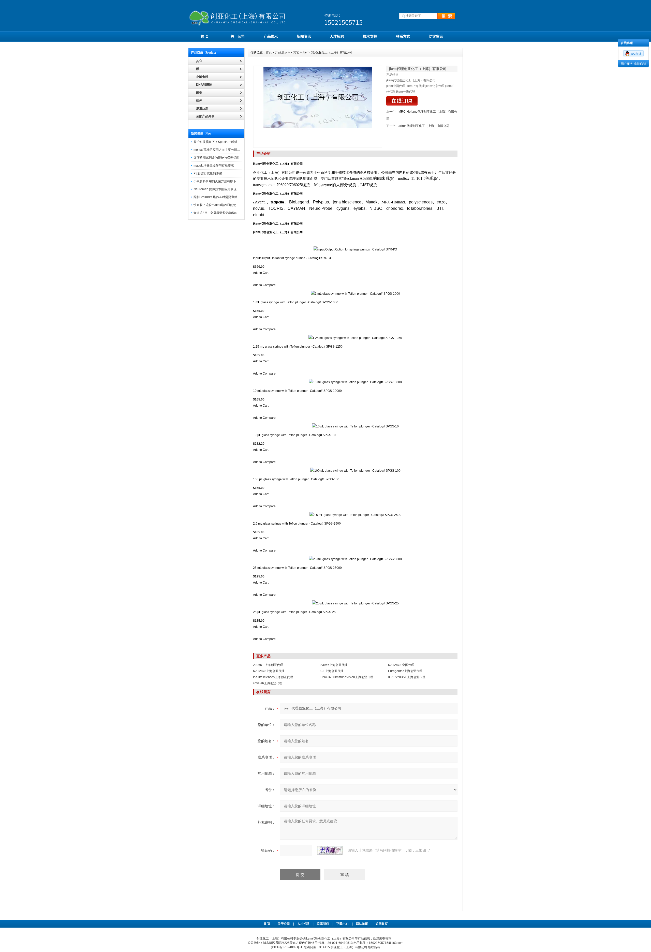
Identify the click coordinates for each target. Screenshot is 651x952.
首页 (269, 52)
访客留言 (436, 36)
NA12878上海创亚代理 (269, 671)
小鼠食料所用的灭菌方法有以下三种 (218, 181)
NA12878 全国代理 (401, 665)
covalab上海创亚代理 (267, 683)
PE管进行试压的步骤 (208, 173)
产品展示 (271, 36)
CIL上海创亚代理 (332, 671)
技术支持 (370, 36)
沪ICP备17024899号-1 (286, 947)
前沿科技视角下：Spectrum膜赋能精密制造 (223, 142)
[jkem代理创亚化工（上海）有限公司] (317, 107)
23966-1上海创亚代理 (268, 665)
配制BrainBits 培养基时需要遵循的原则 (220, 197)
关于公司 (238, 36)
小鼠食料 (202, 77)
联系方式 (403, 36)
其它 (296, 52)
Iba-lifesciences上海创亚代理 (273, 677)
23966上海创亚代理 (334, 665)
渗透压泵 (202, 108)
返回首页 (382, 924)
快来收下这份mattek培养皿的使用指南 (219, 205)
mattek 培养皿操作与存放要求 (214, 165)
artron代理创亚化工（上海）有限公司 (423, 126)
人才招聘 (337, 36)
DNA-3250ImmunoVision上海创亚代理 (346, 677)
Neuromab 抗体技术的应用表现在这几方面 (223, 189)
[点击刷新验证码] (330, 850)
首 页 (205, 36)
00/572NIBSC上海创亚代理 (406, 677)
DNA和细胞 (204, 84)
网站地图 (362, 924)
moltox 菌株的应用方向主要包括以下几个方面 (224, 150)
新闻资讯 (304, 36)
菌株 (199, 92)
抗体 (199, 100)
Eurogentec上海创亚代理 (405, 671)
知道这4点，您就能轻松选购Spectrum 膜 (221, 213)
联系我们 (323, 924)
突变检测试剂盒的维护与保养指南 (216, 157)
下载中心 (342, 924)
